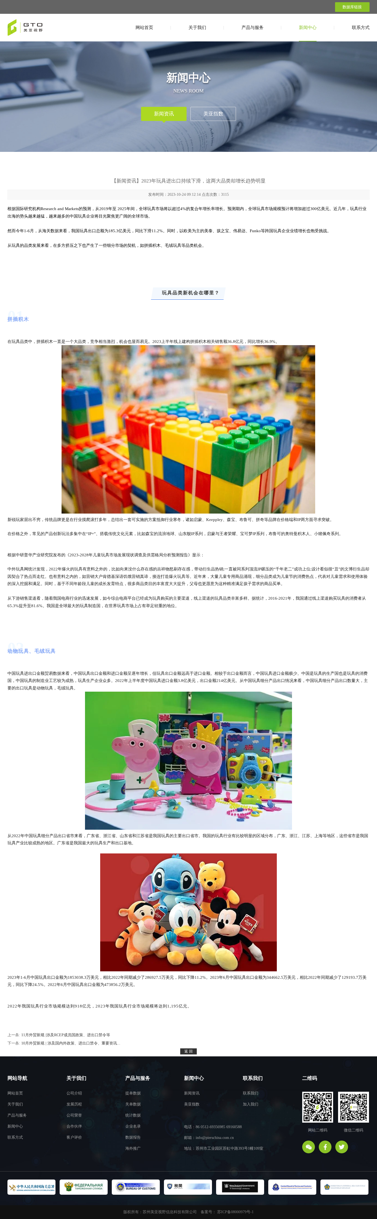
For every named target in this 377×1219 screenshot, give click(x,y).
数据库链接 (352, 7)
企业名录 (133, 1126)
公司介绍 (74, 1093)
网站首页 (144, 27)
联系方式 (361, 27)
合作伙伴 (74, 1126)
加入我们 (250, 1104)
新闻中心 (308, 27)
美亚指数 (213, 114)
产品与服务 (252, 27)
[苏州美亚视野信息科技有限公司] (25, 29)
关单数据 (133, 1104)
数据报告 (133, 1137)
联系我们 (250, 1093)
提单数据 (133, 1093)
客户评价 (74, 1137)
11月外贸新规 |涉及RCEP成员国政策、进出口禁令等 (65, 1035)
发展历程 (74, 1104)
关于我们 (197, 27)
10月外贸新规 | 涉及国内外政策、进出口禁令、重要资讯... (70, 1043)
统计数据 (133, 1115)
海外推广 (133, 1148)
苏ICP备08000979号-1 (235, 1212)
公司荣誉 (74, 1115)
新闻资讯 (164, 114)
